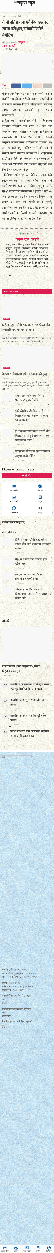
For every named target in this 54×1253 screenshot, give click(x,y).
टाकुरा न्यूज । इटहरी (27, 239)
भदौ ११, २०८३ (6, 334)
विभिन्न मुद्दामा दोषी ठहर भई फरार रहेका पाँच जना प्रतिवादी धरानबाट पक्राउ (26, 327)
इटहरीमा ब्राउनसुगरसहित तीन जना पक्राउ (28, 702)
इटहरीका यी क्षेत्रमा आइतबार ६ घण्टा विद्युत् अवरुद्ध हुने (20, 668)
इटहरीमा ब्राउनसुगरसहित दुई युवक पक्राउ (28, 718)
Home (4, 16)
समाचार (6, 319)
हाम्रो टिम (6, 1016)
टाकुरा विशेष (15, 16)
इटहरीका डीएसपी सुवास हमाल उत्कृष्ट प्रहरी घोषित (32, 453)
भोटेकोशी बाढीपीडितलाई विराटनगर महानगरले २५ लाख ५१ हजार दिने (32, 416)
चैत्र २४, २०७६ (11, 49)
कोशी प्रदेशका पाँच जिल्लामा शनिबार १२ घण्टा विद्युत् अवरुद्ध (29, 733)
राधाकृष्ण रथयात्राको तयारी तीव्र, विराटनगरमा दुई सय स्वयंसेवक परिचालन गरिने (33, 436)
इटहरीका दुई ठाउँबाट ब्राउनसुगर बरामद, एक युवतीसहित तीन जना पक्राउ (31, 686)
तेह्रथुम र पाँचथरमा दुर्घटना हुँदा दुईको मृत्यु (24, 374)
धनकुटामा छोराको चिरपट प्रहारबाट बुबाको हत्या (29, 398)
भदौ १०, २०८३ (20, 445)
